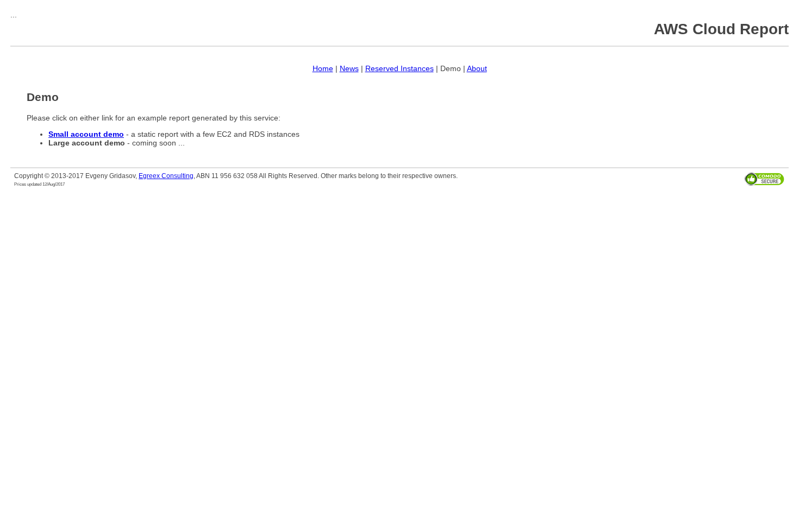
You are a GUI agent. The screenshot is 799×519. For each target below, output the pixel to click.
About (477, 68)
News (349, 68)
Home (323, 68)
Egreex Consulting (166, 176)
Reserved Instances (399, 68)
